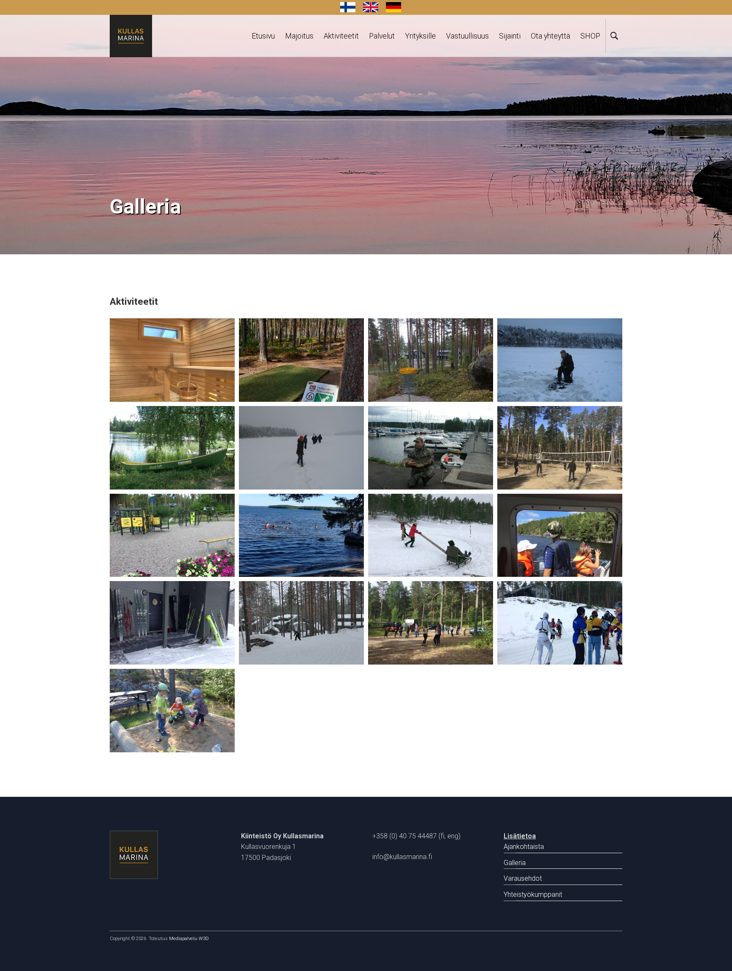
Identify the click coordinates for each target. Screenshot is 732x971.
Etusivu (263, 36)
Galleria (515, 863)
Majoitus (299, 36)
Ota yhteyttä (550, 36)
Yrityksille (420, 36)
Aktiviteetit (341, 36)
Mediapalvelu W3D (189, 938)
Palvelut (382, 36)
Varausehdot (523, 878)
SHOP (590, 36)
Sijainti (510, 36)
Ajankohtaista (524, 847)
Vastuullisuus (467, 36)
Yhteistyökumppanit (533, 894)
